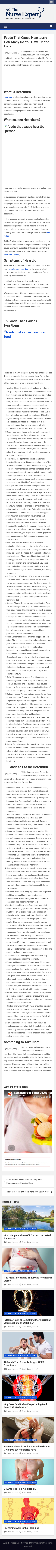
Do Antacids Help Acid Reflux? (20, 1488)
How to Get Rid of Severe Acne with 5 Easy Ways (28, 1192)
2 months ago (12, 1242)
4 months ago (12, 1493)
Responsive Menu (51, 2)
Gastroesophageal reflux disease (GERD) (20, 1229)
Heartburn (8, 97)
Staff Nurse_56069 (30, 1242)
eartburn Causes (12, 254)
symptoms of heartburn (19, 269)
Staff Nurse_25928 (30, 1493)
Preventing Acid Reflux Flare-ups (21, 1528)
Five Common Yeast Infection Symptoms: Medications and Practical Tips (24, 1181)
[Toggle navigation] (5, 26)
